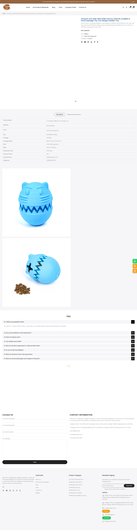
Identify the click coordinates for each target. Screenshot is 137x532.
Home (28, 7)
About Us (38, 479)
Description (59, 114)
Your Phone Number (7, 432)
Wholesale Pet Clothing (75, 493)
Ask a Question (85, 30)
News (37, 487)
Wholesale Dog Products (75, 482)
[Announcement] (68, 2)
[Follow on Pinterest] (94, 42)
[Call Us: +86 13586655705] (135, 271)
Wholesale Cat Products (75, 485)
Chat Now (106, 518)
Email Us (106, 511)
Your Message (6, 438)
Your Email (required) (8, 425)
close (4, 1)
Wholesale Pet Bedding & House (77, 495)
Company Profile (70, 7)
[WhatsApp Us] (135, 261)
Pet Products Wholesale (40, 7)
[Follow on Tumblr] (97, 42)
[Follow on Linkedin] (91, 42)
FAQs (60, 7)
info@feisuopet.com (110, 508)
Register (38, 493)
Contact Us (82, 7)
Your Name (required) (8, 418)
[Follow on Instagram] (88, 42)
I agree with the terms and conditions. (114, 489)
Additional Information (74, 114)
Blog (53, 7)
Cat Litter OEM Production (76, 479)
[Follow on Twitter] (85, 42)
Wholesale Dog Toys (74, 487)
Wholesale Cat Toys (74, 490)
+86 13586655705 (109, 515)
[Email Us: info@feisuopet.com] (135, 266)
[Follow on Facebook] (82, 42)
